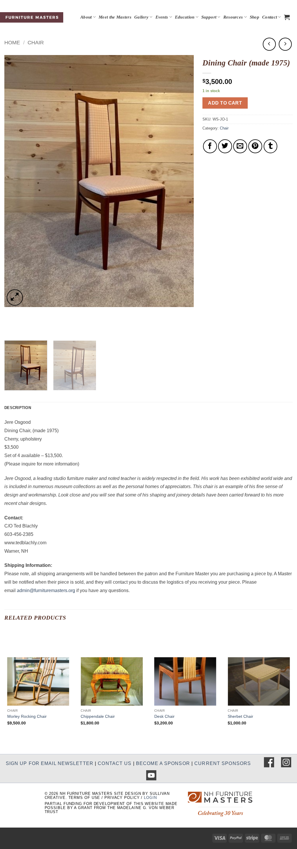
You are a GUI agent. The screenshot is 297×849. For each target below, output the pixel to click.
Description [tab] (17, 408)
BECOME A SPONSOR (163, 763)
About (86, 17)
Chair (36, 42)
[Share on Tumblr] (271, 146)
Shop (254, 17)
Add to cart (225, 103)
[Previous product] (285, 44)
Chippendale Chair (98, 716)
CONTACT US (114, 763)
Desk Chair (164, 716)
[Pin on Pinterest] (255, 146)
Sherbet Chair (240, 716)
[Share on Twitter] (225, 146)
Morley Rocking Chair (27, 716)
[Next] (182, 181)
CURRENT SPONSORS (222, 763)
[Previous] (15, 181)
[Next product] (269, 44)
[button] (287, 17)
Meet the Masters (115, 17)
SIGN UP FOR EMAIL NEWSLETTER (49, 763)
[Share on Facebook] (210, 146)
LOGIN (150, 797)
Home (12, 42)
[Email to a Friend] (240, 146)
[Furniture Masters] (31, 17)
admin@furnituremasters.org (46, 590)
